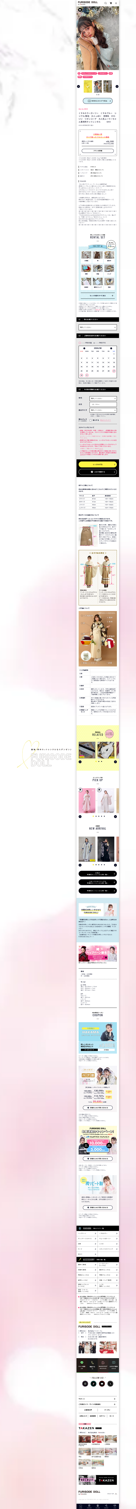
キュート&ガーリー (105, 1238)
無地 (79, 77)
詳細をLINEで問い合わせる (99, 1108)
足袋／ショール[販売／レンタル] (83, 1290)
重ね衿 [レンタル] (104, 1270)
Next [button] (111, 348)
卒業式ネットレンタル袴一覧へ (97, 890)
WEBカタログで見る (99, 101)
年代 (80, 398)
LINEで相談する (99, 472)
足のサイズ (83, 410)
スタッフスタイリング (89, 73)
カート (112, 1416)
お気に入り (83, 1416)
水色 (110, 73)
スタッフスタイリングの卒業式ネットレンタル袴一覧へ (97, 882)
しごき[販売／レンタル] (104, 1285)
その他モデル (87, 77)
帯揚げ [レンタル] (104, 1275)
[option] (98, 362)
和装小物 (98, 309)
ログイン (102, 1416)
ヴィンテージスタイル (85, 1238)
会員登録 (93, 1416)
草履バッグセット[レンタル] (83, 1285)
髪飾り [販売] (82, 1264)
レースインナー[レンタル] (104, 1264)
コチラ (101, 448)
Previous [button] (84, 348)
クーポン (107, 1410)
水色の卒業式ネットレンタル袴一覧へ (97, 873)
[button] (116, 38)
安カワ (80, 1254)
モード (80, 1249)
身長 (80, 404)
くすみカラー (102, 73)
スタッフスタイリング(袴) (107, 1298)
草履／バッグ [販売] (105, 1280)
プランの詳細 (97, 151)
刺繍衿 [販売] (82, 1270)
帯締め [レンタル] (83, 1275)
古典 (79, 1244)
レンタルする (98, 464)
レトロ (101, 1244)
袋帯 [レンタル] (82, 1280)
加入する (96, 420)
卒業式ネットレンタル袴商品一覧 (92, 1309)
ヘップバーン (82, 1233)
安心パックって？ (105, 420)
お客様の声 (88, 1410)
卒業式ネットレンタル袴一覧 (91, 1298)
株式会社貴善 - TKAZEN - (97, 1432)
